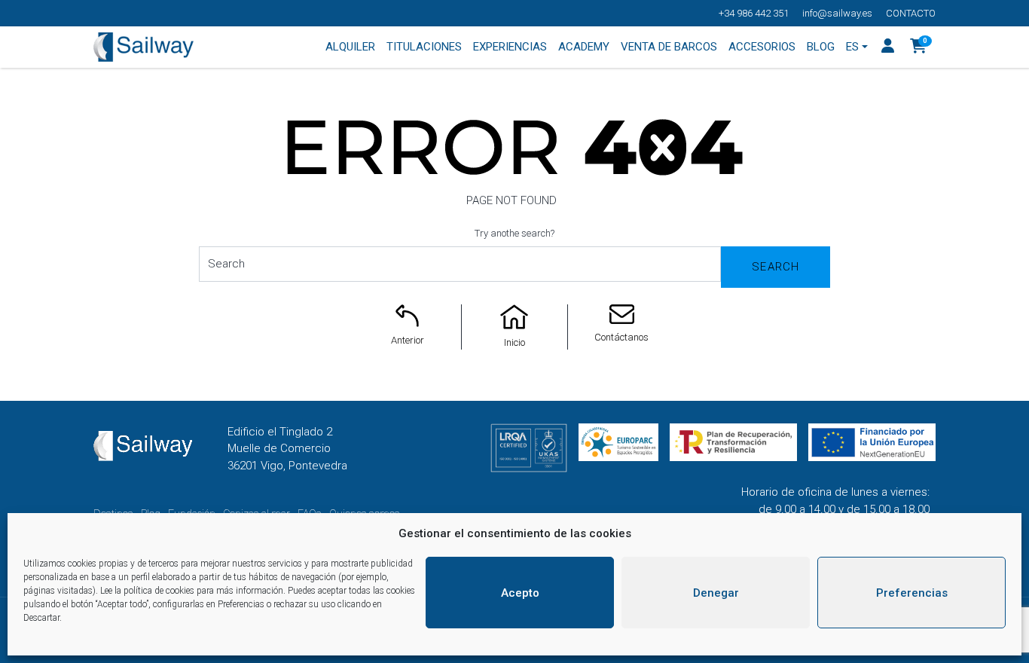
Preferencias (912, 593)
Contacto (911, 13)
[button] (919, 47)
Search (775, 266)
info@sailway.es (837, 13)
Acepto (520, 593)
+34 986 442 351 (754, 13)
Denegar (716, 593)
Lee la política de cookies (147, 590)
